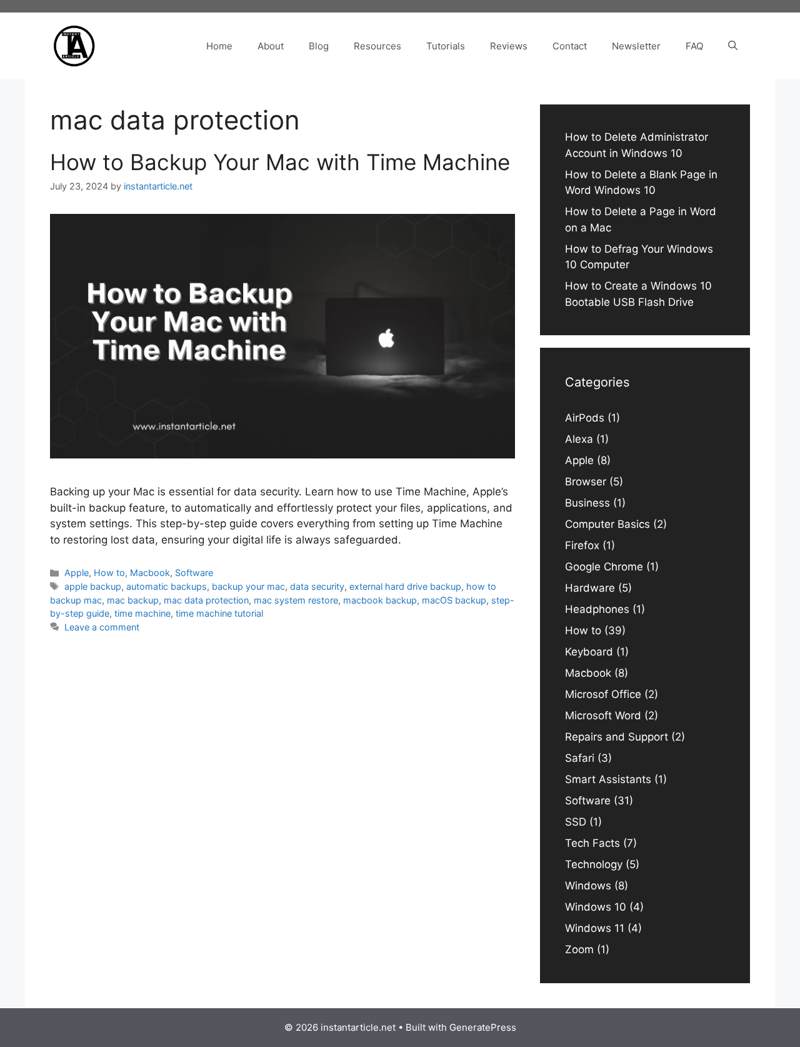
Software (194, 572)
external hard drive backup (405, 586)
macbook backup (380, 600)
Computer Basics (607, 524)
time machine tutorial (219, 613)
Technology (593, 864)
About (271, 46)
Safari (579, 758)
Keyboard (589, 651)
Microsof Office (603, 694)
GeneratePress (482, 1027)
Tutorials (445, 46)
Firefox (582, 545)
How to (109, 572)
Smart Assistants (608, 779)
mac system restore (296, 600)
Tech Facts (592, 843)
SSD (575, 822)
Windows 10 (595, 907)
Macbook (150, 572)
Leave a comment (101, 627)
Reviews (509, 46)
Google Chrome (604, 566)
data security (317, 586)
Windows (588, 885)
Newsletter (636, 46)
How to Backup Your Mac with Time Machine (280, 162)
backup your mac (248, 586)
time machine (142, 613)
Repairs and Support (616, 737)
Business (587, 503)
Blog (319, 46)
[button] (733, 46)
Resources (377, 46)
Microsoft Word (603, 715)
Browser (585, 481)
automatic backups (166, 586)
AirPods (584, 418)
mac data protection (206, 600)
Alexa (579, 439)
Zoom (579, 949)
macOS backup (454, 600)
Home (219, 46)
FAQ (694, 46)
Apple (76, 572)
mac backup (133, 600)
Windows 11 (594, 928)
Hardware (590, 588)
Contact (569, 46)
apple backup (92, 586)
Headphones (597, 609)
